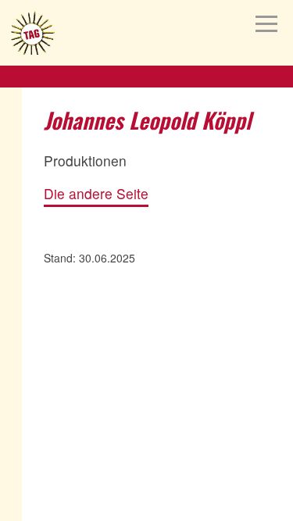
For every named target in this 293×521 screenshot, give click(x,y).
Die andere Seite (96, 194)
